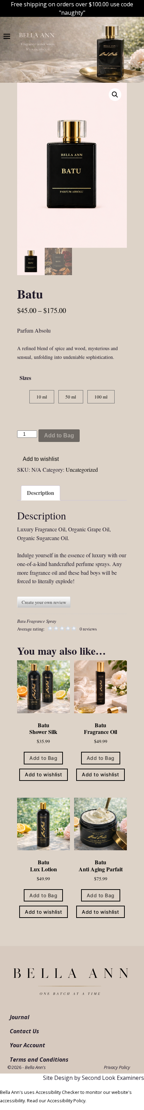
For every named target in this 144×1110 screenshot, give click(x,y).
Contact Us (24, 1031)
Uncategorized (82, 469)
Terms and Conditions (39, 1059)
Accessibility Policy (66, 1100)
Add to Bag (59, 435)
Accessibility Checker (57, 1092)
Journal (19, 1017)
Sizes (25, 378)
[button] (115, 94)
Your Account (27, 1045)
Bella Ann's (35, 1067)
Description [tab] (40, 493)
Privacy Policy (117, 1067)
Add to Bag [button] (43, 758)
